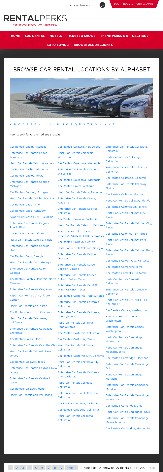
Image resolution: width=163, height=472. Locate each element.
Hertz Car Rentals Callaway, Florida (128, 200)
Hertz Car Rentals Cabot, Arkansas (32, 163)
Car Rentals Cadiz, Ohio (25, 204)
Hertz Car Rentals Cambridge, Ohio (128, 411)
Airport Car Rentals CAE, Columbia (31, 216)
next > (71, 467)
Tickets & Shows (81, 36)
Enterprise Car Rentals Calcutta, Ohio (33, 345)
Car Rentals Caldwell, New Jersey (79, 146)
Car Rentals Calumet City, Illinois (126, 206)
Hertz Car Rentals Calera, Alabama (80, 192)
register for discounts (138, 3)
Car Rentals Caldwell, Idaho (27, 388)
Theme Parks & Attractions (124, 36)
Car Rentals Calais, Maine (26, 339)
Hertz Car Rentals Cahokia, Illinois (31, 239)
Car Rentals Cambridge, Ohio (124, 405)
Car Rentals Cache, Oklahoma (29, 169)
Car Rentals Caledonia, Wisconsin (79, 179)
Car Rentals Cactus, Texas (26, 175)
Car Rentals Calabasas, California (31, 312)
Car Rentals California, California (78, 333)
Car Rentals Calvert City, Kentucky (127, 260)
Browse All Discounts (93, 44)
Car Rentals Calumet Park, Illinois (126, 233)
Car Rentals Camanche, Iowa (124, 266)
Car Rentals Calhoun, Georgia (76, 241)
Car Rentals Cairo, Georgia (27, 256)
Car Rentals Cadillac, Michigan (29, 192)
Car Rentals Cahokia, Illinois (27, 233)
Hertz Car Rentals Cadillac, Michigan (32, 198)
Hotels (56, 36)
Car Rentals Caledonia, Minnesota (79, 163)
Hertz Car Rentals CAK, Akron (28, 305)
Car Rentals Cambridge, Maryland (127, 357)
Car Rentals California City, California (81, 355)
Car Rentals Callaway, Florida (124, 194)
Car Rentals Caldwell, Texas (27, 361)
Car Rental (35, 36)
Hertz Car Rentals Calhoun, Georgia (80, 248)
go (102, 5)
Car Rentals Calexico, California (77, 219)
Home (15, 36)
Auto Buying (58, 44)
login (117, 3)
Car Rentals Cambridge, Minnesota (128, 428)
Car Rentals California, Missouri (77, 339)
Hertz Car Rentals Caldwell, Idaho (31, 394)
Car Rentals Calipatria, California (78, 409)
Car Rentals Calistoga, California (126, 177)
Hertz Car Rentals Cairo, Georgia (30, 262)
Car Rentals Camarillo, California (126, 273)
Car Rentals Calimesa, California (78, 403)
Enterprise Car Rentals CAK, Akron (31, 289)
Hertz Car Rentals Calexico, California (81, 225)
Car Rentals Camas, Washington (126, 310)
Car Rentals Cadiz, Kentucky (28, 210)
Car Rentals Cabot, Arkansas (28, 146)
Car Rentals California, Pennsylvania (81, 295)
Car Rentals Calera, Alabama (76, 186)
